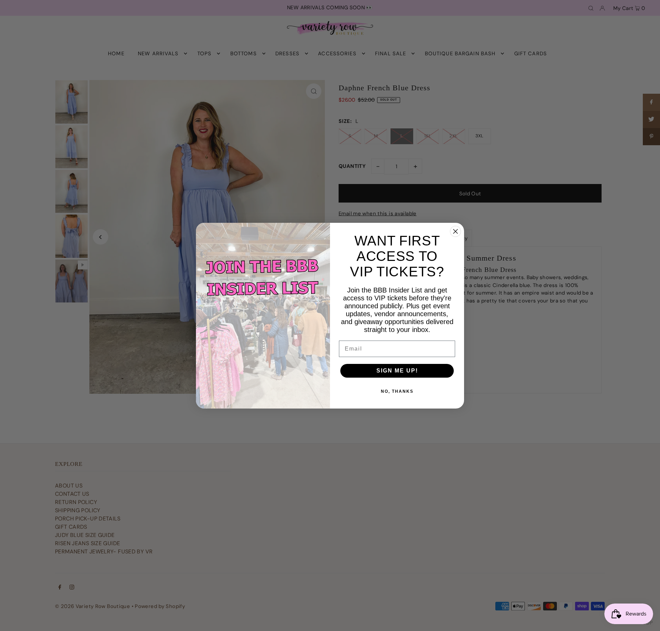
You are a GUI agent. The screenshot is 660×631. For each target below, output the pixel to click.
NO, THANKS (397, 391)
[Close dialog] (455, 231)
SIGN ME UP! (397, 371)
